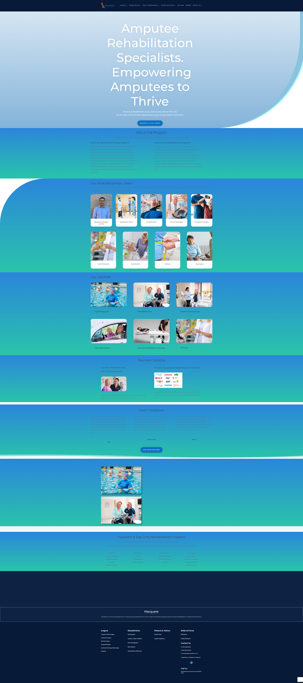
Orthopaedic (131, 634)
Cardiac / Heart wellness (135, 638)
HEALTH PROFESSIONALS (150, 5)
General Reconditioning (135, 651)
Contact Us (196, 5)
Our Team (180, 5)
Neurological (131, 647)
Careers (188, 5)
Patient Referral (185, 638)
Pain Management (133, 642)
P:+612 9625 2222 (186, 647)
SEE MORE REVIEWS (151, 449)
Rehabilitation (134, 5)
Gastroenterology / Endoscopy (110, 648)
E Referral (184, 634)
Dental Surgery (105, 641)
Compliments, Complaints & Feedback (190, 657)
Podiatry (103, 651)
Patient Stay (158, 634)
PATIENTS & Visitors (167, 5)
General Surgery (106, 644)
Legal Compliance (159, 638)
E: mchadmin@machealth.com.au (189, 653)
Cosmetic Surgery (106, 638)
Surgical (123, 5)
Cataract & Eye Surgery (108, 634)
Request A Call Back (150, 123)
